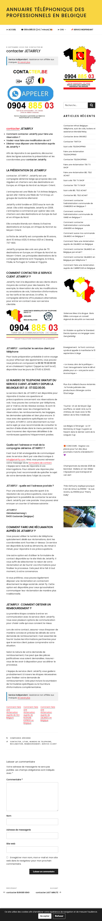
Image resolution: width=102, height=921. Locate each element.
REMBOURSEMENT (32, 744)
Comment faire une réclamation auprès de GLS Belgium (13, 712)
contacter (13, 128)
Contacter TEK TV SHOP (74, 185)
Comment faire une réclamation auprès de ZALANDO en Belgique (48, 714)
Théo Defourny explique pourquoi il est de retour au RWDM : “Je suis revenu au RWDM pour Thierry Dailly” (78, 490)
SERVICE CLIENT (49, 744)
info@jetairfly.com (15, 459)
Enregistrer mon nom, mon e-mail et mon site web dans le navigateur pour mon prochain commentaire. (32, 860)
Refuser (59, 916)
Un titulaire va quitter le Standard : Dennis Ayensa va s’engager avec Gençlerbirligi (79, 333)
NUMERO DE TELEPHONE (41, 742)
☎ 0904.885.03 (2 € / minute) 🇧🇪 (36, 29)
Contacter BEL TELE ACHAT (75, 195)
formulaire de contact (40, 462)
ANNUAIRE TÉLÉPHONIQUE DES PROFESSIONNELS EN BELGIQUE (46, 12)
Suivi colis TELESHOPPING (74, 146)
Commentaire (14, 779)
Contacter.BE (36, 47)
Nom (8, 815)
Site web (10, 843)
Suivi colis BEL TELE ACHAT (75, 190)
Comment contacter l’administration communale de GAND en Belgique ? (78, 214)
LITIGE (25, 742)
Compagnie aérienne (20, 738)
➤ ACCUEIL (11, 29)
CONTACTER (15, 742)
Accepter (45, 916)
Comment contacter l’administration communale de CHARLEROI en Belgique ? (78, 203)
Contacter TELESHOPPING (75, 159)
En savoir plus (24, 62)
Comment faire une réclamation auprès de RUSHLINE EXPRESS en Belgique (31, 715)
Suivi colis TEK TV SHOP (73, 180)
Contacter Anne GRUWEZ (75, 136)
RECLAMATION (16, 744)
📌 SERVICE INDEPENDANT (82, 29)
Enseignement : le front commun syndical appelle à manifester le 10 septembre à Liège (79, 350)
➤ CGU (61, 29)
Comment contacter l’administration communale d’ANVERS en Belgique (76, 225)
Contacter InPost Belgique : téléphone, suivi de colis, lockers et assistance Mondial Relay (79, 128)
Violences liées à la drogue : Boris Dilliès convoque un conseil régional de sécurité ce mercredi (78, 316)
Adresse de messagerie (18, 829)
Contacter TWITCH (72, 141)
